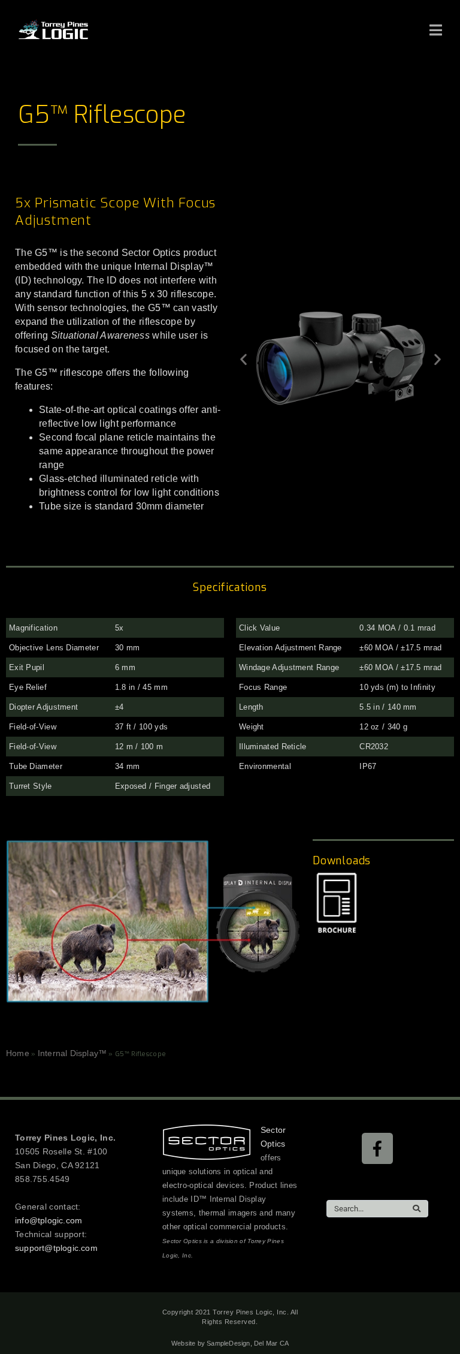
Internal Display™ (72, 1053)
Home (17, 1053)
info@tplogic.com (48, 1220)
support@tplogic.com (56, 1248)
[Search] (416, 1209)
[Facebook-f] (377, 1148)
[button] (243, 358)
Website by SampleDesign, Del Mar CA (230, 1343)
